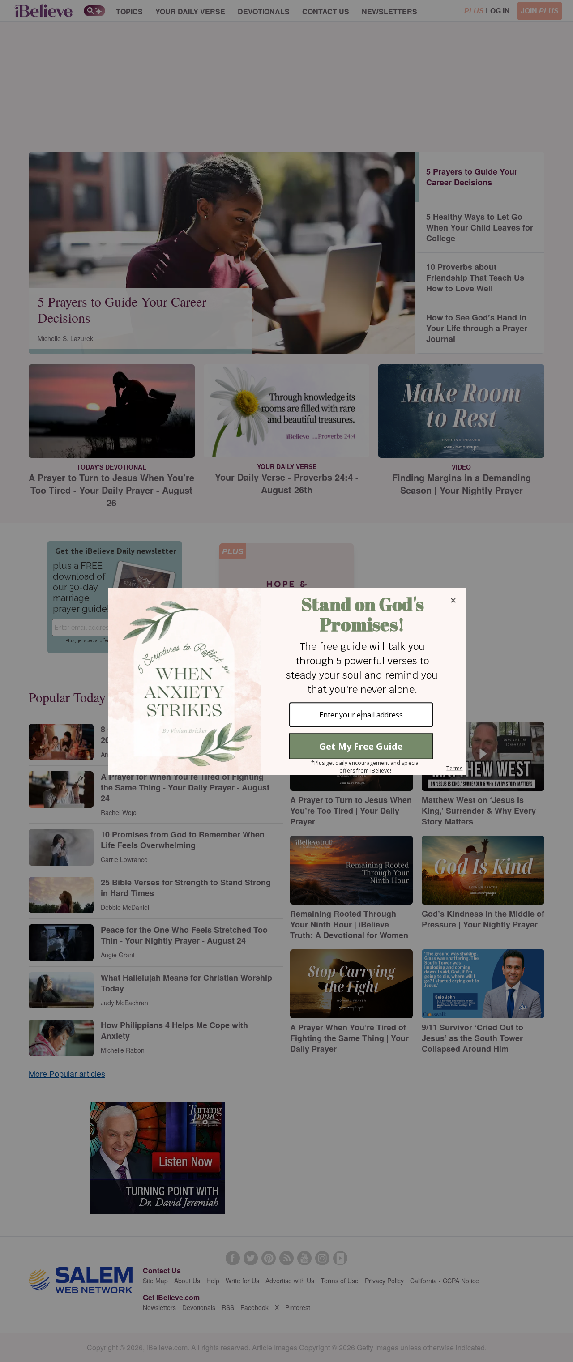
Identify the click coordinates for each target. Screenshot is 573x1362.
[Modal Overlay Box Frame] (286, 681)
